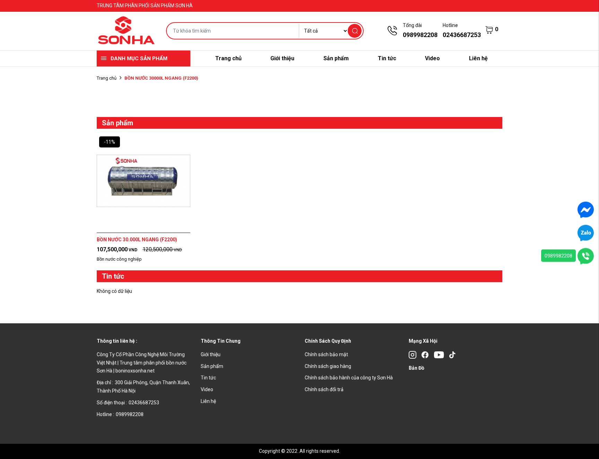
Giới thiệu (282, 58)
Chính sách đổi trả (324, 389)
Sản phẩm (336, 58)
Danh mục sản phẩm (139, 58)
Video (432, 58)
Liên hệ (478, 58)
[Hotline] (586, 256)
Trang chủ (228, 58)
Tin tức (387, 58)
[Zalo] (586, 232)
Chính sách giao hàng (328, 366)
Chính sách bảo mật (326, 354)
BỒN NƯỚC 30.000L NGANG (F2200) (137, 239)
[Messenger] (586, 209)
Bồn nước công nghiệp (119, 259)
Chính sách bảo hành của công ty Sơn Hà (349, 377)
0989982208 (558, 256)
